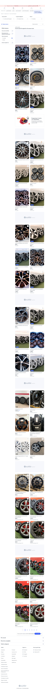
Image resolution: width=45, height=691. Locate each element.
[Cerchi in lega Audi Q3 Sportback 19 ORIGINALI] (37, 365)
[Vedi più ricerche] (43, 11)
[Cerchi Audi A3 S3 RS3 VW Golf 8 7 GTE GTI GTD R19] (22, 615)
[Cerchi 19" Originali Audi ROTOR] (22, 425)
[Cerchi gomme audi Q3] (22, 401)
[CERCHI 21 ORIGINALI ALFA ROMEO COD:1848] (37, 342)
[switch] (12, 31)
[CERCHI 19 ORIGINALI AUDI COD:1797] (22, 236)
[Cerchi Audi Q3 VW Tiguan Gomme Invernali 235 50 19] (37, 508)
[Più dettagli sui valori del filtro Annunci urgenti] (8, 42)
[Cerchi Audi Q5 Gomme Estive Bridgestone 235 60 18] (37, 615)
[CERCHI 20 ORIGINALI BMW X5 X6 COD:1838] (22, 282)
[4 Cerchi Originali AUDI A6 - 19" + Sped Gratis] (22, 449)
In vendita (4, 38)
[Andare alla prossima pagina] (36, 630)
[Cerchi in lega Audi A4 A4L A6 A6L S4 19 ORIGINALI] (37, 152)
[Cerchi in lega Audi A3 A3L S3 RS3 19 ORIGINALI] (37, 102)
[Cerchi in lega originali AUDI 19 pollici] (22, 102)
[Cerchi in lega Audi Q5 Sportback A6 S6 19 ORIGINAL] (37, 236)
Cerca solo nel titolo (5, 30)
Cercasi (3, 39)
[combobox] (8, 19)
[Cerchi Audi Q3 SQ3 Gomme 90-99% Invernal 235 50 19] (22, 508)
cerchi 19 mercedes (25, 10)
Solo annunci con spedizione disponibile (6, 34)
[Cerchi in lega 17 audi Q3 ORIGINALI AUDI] (22, 79)
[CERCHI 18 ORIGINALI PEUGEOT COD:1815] (22, 365)
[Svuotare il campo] (13, 19)
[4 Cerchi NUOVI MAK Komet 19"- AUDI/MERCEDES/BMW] (22, 485)
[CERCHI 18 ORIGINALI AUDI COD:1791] (22, 318)
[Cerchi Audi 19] (37, 79)
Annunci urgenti (4, 42)
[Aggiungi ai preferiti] (28, 46)
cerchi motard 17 (18, 10)
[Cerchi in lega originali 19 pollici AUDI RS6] (22, 152)
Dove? (31, 16)
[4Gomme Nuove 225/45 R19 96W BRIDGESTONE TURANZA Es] (37, 425)
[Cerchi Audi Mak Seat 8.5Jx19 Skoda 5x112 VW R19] (22, 592)
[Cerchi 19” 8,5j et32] (37, 56)
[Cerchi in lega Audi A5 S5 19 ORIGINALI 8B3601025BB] (37, 282)
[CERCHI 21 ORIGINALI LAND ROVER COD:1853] (22, 56)
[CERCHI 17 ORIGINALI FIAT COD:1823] (37, 259)
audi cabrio (32, 10)
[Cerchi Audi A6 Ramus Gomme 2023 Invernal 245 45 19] (22, 568)
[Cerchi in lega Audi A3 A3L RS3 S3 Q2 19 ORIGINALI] (37, 199)
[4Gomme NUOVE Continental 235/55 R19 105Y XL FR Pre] (37, 401)
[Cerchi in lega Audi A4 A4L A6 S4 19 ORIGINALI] (22, 176)
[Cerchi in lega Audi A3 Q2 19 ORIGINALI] (22, 259)
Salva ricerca (5, 24)
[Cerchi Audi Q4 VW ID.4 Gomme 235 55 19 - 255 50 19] (37, 532)
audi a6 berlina (8, 10)
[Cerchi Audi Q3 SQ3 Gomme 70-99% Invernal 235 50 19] (22, 532)
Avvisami (38, 633)
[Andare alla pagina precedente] (23, 630)
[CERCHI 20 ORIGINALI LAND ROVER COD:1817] (22, 199)
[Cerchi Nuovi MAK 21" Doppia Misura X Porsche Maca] (37, 485)
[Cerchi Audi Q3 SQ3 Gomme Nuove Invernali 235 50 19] (37, 592)
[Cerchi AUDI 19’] (37, 449)
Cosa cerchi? (4, 16)
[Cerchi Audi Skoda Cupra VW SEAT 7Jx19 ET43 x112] (37, 568)
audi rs (13, 10)
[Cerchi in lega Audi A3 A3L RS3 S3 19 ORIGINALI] (37, 318)
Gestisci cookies (4, 662)
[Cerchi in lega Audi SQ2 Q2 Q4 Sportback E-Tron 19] (22, 342)
